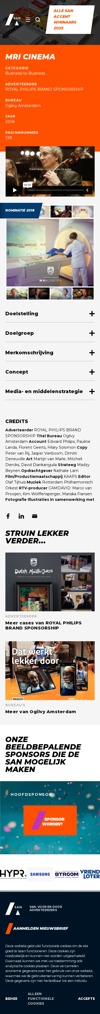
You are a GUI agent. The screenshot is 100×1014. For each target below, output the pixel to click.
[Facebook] (8, 516)
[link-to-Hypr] (13, 878)
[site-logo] (12, 19)
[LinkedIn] (21, 516)
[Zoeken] (37, 19)
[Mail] (34, 516)
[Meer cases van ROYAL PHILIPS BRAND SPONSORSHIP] (50, 591)
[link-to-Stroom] (66, 878)
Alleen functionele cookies (41, 998)
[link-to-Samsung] (40, 878)
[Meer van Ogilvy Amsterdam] (50, 677)
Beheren (11, 999)
